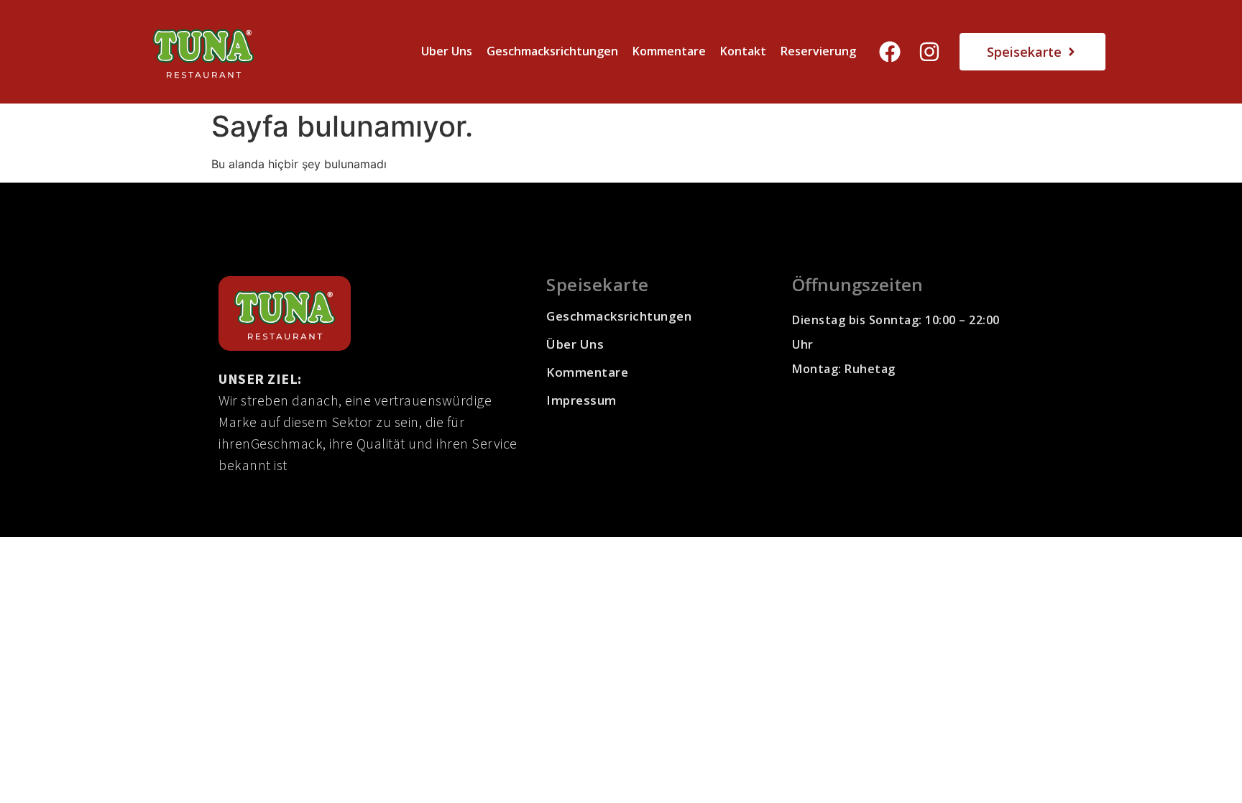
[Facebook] (889, 51)
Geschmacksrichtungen (552, 51)
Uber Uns (446, 51)
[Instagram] (929, 51)
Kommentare (669, 51)
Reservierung (818, 51)
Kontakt (743, 51)
